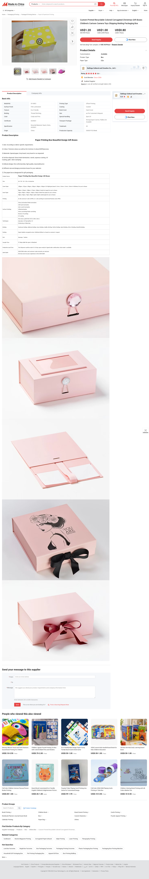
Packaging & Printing (13, 14)
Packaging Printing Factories (65, 848)
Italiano (64, 866)
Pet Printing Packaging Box (35, 853)
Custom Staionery (80, 816)
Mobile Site (118, 864)
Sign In (83, 84)
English (27, 866)
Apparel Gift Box (53, 853)
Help (110, 10)
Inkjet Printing (60, 839)
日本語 (97, 866)
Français (48, 866)
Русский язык (56, 866)
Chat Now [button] (132, 40)
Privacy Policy (104, 871)
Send (17, 705)
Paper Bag (41, 819)
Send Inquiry (96, 40)
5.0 (121, 97)
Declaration (95, 871)
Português (41, 866)
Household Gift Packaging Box (13, 853)
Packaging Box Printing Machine (112, 848)
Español (33, 866)
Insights (126, 864)
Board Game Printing (81, 812)
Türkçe (114, 866)
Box (39, 816)
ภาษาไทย (107, 866)
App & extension (122, 10)
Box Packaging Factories (44, 848)
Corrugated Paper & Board (43, 839)
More (4, 857)
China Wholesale (66, 864)
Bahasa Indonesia (131, 866)
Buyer (100, 10)
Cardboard (7, 839)
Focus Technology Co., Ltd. (61, 871)
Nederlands (78, 866)
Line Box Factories (9, 848)
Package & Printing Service (28, 14)
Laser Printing (73, 839)
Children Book (42, 812)
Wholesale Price (77, 864)
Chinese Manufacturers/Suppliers (50, 864)
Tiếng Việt (121, 866)
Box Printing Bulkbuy (69, 853)
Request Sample (117, 45)
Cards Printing (115, 812)
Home (3, 14)
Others (76, 819)
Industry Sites (87, 864)
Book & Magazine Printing (23, 839)
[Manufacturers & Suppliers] (13, 4)
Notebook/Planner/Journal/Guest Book (14, 816)
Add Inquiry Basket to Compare (40, 79)
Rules (145, 10)
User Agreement (85, 871)
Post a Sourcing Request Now (58, 705)
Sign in (145, 5)
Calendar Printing (7, 819)
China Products (35, 864)
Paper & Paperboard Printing (46, 14)
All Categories (9, 10)
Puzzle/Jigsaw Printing (118, 816)
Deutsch (71, 866)
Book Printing (6, 812)
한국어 (91, 866)
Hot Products (24, 864)
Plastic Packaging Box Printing (88, 848)
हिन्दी (102, 866)
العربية (85, 866)
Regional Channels (98, 864)
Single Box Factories (25, 848)
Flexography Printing (88, 839)
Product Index (109, 864)
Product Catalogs (30, 808)
